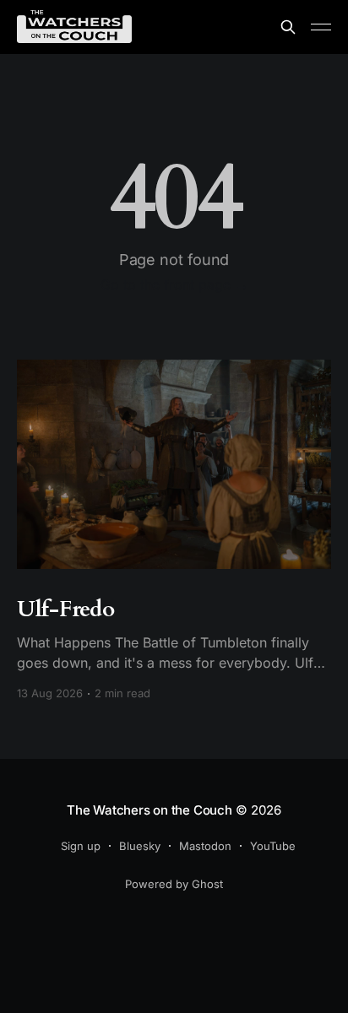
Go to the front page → (174, 284)
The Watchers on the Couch (149, 810)
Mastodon (205, 846)
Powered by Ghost (174, 884)
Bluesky (139, 846)
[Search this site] (288, 27)
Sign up (81, 846)
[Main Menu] (321, 27)
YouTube (273, 846)
